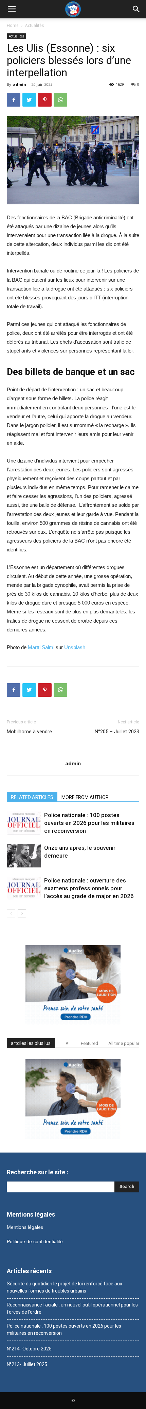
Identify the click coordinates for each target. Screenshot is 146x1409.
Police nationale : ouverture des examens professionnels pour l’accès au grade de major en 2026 (89, 888)
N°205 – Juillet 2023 (117, 732)
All (68, 1043)
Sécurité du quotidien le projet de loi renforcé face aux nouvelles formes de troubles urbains (64, 1287)
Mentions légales (25, 1227)
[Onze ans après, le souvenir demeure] (24, 855)
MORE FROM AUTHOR (85, 797)
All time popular (123, 1043)
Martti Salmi (41, 647)
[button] (136, 9)
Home (13, 25)
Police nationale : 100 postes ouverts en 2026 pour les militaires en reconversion (89, 823)
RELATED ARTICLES (32, 797)
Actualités (34, 25)
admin (19, 84)
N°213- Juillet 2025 (27, 1364)
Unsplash (74, 647)
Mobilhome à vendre (29, 732)
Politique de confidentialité (35, 1241)
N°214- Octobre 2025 (29, 1348)
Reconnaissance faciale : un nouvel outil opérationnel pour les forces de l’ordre (72, 1308)
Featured (89, 1043)
